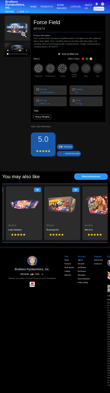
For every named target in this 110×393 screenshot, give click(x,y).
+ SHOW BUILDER (72, 154)
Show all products (91, 176)
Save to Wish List (70, 54)
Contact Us (98, 264)
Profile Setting (83, 283)
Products (67, 264)
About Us (67, 275)
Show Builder (69, 267)
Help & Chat (98, 260)
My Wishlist (82, 267)
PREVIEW (68, 147)
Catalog (67, 271)
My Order (81, 264)
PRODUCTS (47, 7)
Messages (81, 275)
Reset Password (84, 279)
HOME (33, 7)
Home (66, 260)
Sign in (80, 260)
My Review (82, 271)
